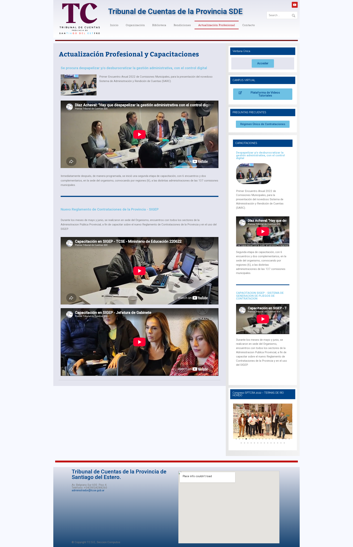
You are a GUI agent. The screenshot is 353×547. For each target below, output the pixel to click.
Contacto (248, 25)
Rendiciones (182, 25)
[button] (263, 63)
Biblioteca (159, 25)
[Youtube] (295, 5)
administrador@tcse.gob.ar (88, 490)
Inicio (114, 25)
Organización (135, 25)
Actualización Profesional (216, 25)
